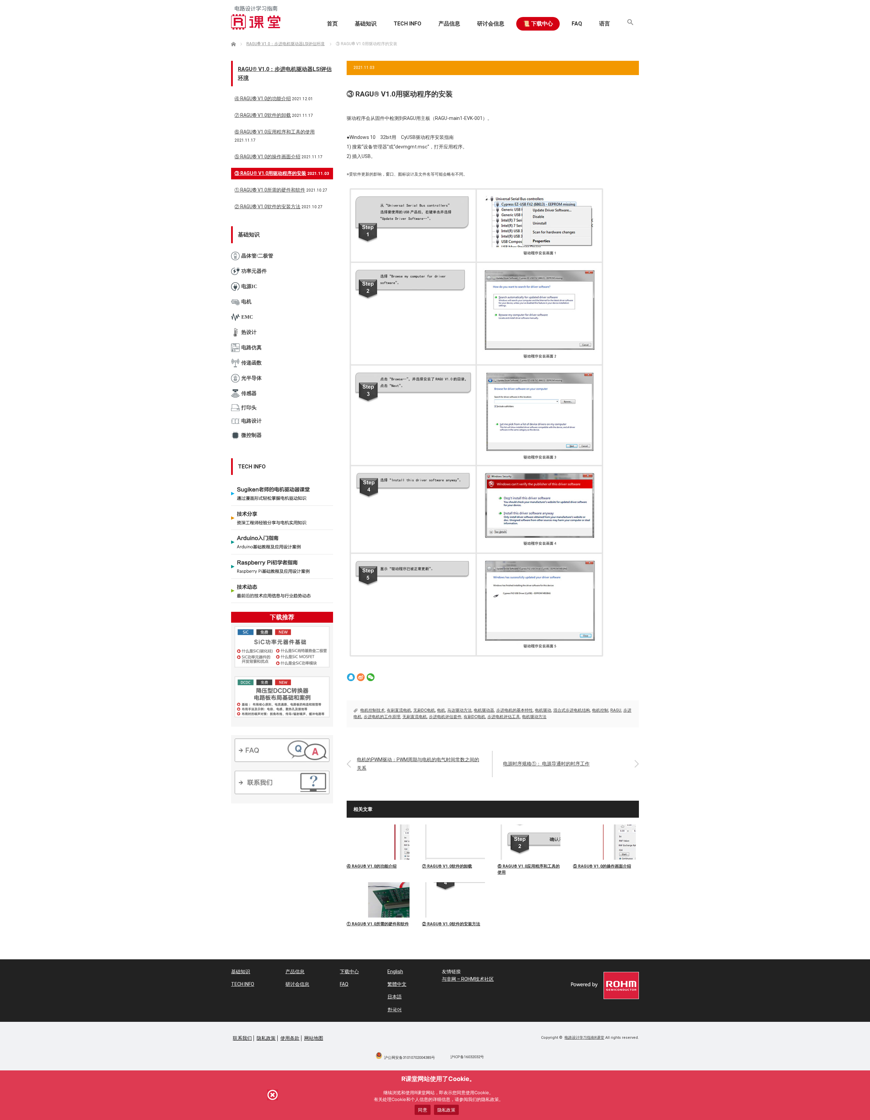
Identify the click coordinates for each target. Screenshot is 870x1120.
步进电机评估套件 (445, 716)
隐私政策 (266, 1038)
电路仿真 (251, 347)
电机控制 (600, 710)
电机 (441, 710)
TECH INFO (407, 23)
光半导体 (251, 378)
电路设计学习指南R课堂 (584, 1037)
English (395, 971)
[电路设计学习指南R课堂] (255, 18)
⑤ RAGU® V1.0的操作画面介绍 (602, 866)
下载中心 (349, 971)
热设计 (249, 332)
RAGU (615, 710)
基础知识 (366, 23)
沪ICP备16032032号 (467, 1057)
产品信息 (449, 23)
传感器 (249, 393)
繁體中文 (396, 984)
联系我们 (242, 1038)
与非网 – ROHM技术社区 (468, 979)
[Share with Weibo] (361, 677)
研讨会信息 (490, 23)
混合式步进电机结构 (571, 710)
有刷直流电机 (399, 710)
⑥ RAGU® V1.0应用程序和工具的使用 (529, 869)
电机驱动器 (484, 710)
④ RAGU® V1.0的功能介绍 (372, 866)
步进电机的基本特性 (514, 710)
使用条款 (289, 1038)
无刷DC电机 (424, 710)
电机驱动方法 (534, 716)
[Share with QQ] (351, 677)
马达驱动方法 (459, 710)
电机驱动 (543, 710)
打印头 (249, 407)
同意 (422, 1110)
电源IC (249, 286)
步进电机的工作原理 (382, 716)
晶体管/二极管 (257, 256)
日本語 (394, 996)
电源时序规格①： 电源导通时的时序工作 (546, 763)
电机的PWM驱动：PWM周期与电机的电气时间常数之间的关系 (418, 763)
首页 (332, 23)
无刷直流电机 (414, 716)
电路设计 (251, 421)
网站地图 (313, 1038)
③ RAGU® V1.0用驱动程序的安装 (270, 173)
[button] (630, 24)
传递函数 (251, 363)
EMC (247, 317)
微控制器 (251, 435)
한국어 (394, 1009)
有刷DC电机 (474, 716)
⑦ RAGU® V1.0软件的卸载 (447, 866)
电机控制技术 (372, 710)
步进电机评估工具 (503, 716)
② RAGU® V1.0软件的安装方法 (451, 924)
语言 (604, 23)
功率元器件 (254, 271)
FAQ (577, 23)
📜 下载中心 (538, 23)
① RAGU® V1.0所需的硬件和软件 (378, 924)
